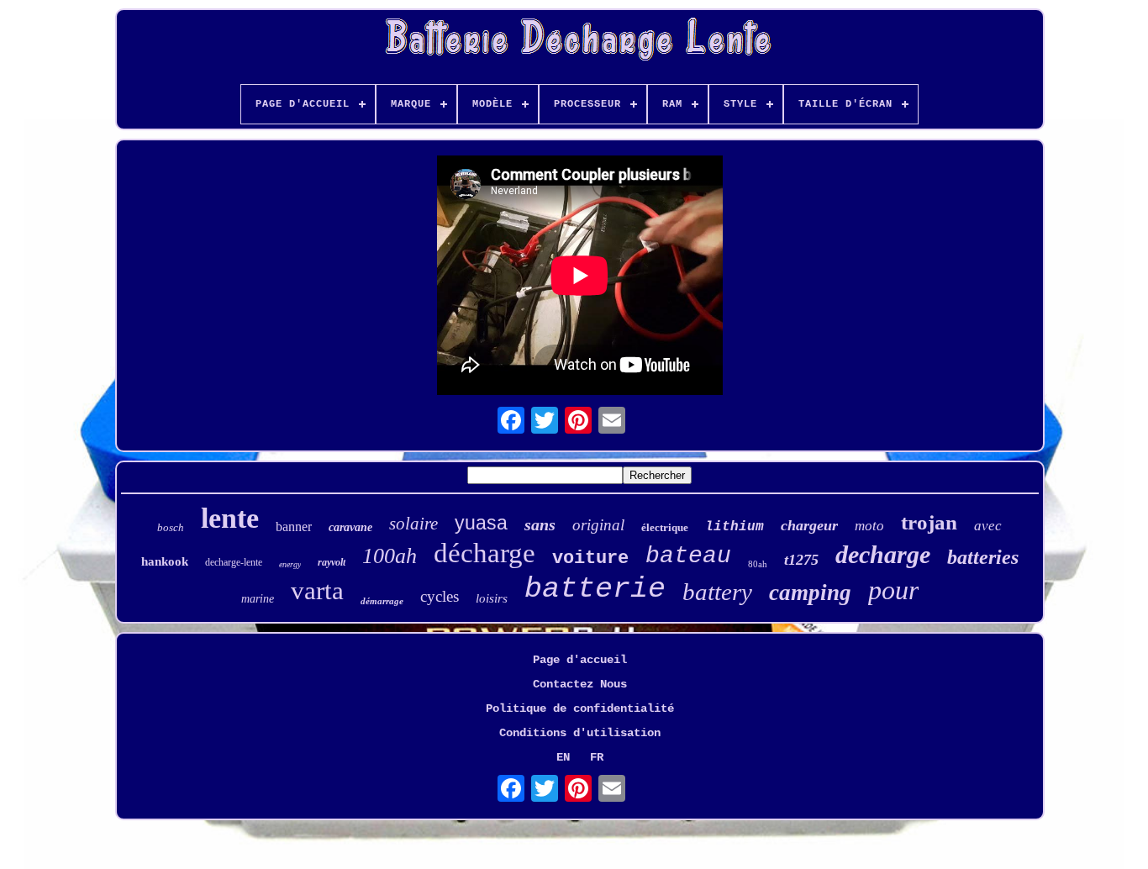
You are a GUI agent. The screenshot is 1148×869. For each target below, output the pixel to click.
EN (563, 757)
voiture (590, 558)
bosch (170, 527)
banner (294, 526)
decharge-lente (233, 562)
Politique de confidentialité (580, 708)
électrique (664, 527)
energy (290, 564)
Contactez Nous (580, 684)
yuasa (481, 523)
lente (230, 518)
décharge (484, 553)
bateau (688, 556)
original (598, 525)
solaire (413, 524)
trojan (929, 522)
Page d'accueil (580, 659)
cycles (439, 596)
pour (893, 590)
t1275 (801, 559)
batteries (983, 557)
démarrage (382, 601)
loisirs (492, 598)
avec (988, 526)
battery (717, 591)
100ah (389, 556)
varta (317, 590)
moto (869, 526)
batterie (595, 589)
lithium (734, 527)
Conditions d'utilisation (580, 733)
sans (540, 524)
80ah (757, 564)
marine (257, 598)
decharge (882, 554)
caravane (350, 527)
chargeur (809, 525)
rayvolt (331, 562)
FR (596, 757)
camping (810, 592)
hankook (164, 561)
